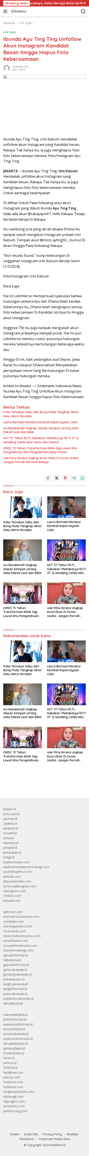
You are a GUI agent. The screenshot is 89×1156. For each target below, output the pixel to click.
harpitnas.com (13, 1082)
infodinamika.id (13, 1053)
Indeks (14, 1134)
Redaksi (72, 1134)
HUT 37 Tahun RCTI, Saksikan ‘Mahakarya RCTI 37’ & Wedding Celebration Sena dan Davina (41, 440)
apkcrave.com (13, 912)
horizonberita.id (14, 1029)
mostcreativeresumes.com (22, 936)
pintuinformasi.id (14, 1019)
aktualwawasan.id (15, 1043)
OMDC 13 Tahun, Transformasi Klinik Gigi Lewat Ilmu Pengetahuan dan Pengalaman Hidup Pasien (40, 450)
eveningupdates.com (17, 926)
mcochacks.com (14, 931)
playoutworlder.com (17, 881)
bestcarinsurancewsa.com (21, 916)
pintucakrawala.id (15, 994)
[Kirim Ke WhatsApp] (82, 478)
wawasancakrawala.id (18, 998)
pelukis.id (9, 809)
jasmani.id (10, 819)
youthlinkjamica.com (17, 872)
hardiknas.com (13, 1072)
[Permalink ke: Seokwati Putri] (6, 68)
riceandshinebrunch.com (20, 946)
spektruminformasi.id (18, 1039)
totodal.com (11, 901)
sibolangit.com (13, 1096)
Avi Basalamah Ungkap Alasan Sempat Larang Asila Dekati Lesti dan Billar (40, 430)
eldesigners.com (14, 891)
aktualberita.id (13, 1003)
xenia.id (8, 838)
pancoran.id (11, 814)
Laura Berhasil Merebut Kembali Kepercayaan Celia (40, 422)
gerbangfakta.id (14, 1048)
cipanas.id (10, 823)
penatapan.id (12, 852)
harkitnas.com (13, 1087)
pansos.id (9, 1063)
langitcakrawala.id (15, 984)
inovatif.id (10, 833)
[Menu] (6, 11)
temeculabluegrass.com (20, 886)
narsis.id (8, 1058)
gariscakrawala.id (15, 970)
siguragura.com (14, 1101)
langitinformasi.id (15, 989)
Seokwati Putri (20, 66)
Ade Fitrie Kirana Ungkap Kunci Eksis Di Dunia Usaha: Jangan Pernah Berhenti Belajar (41, 460)
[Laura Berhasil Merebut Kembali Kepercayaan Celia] (66, 507)
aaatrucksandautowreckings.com (26, 867)
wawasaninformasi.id (18, 1024)
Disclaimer (26, 1139)
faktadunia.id (12, 960)
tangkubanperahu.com (19, 1092)
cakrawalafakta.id (15, 1015)
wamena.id (10, 843)
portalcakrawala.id (16, 1034)
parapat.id (10, 847)
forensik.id (10, 1067)
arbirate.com (12, 876)
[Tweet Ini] (56, 478)
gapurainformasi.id (16, 965)
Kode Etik (31, 1134)
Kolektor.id (57, 1145)
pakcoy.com (11, 1077)
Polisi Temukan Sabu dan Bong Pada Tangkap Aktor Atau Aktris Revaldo (41, 414)
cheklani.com (12, 896)
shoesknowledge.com (18, 950)
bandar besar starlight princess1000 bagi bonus (36, 785)
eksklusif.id (10, 828)
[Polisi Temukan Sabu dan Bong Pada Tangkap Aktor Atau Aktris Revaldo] (22, 507)
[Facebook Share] (48, 478)
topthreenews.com (16, 862)
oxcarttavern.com (15, 941)
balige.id (8, 857)
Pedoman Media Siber (55, 1139)
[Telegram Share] (74, 478)
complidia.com (13, 921)
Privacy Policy (52, 1134)
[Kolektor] (18, 11)
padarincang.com (15, 1111)
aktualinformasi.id (15, 955)
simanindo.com (14, 1106)
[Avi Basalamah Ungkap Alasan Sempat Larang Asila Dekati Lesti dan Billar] (22, 550)
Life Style (9, 32)
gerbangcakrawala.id (17, 974)
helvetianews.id (13, 979)
